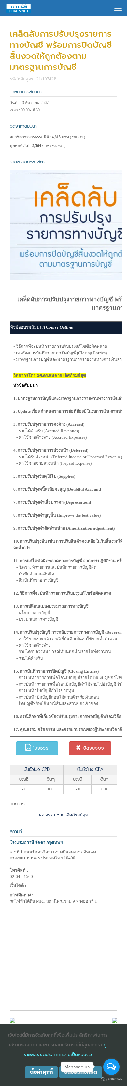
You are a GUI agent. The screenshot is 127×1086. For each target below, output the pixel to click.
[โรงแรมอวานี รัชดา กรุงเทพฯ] (12, 1019)
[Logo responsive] (18, 8)
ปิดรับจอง (92, 748)
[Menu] (118, 7)
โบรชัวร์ (40, 748)
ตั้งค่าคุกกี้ (41, 1072)
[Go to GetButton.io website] (111, 1079)
